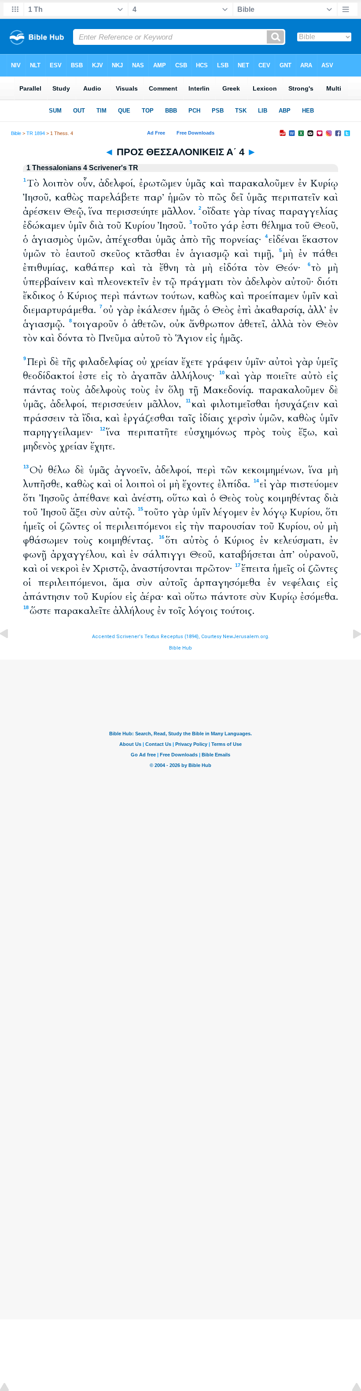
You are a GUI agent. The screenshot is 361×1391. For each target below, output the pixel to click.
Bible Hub (180, 648)
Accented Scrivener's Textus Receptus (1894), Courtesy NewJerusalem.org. (180, 636)
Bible (16, 133)
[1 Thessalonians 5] (350, 654)
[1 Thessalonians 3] (11, 654)
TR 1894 (35, 133)
